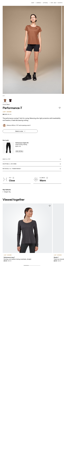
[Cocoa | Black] (5, 100)
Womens (39, 2)
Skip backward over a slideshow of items (17, 263)
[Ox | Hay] (10, 100)
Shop (32, 2)
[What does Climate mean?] (47, 178)
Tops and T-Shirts (56, 2)
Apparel (45, 2)
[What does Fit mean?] (13, 178)
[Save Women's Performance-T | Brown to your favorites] (59, 107)
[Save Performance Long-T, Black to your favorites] (49, 205)
